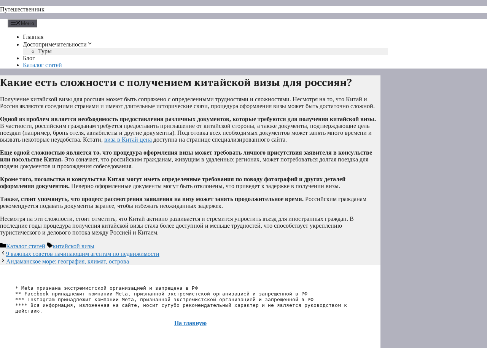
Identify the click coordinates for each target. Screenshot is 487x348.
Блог (29, 58)
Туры (45, 51)
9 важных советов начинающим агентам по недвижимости (82, 254)
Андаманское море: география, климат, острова (67, 261)
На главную (190, 323)
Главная (33, 37)
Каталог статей (42, 65)
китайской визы (73, 246)
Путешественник (22, 9)
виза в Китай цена (128, 139)
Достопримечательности (55, 44)
